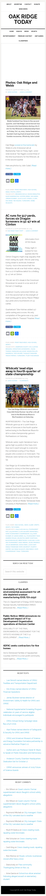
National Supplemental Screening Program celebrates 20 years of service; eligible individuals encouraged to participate (22, 712)
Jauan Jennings (34, 542)
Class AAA (31, 540)
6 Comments (24, 380)
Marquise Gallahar (19, 351)
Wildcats (9, 203)
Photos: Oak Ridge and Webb (21, 84)
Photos (13, 192)
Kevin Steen (23, 545)
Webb (33, 201)
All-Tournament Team (32, 536)
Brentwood (22, 540)
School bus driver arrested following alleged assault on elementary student (22, 876)
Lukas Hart (32, 545)
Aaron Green (18, 536)
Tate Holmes (18, 353)
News (26, 525)
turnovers (26, 201)
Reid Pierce (30, 549)
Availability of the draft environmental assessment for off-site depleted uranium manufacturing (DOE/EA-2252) (22, 593)
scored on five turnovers (24, 145)
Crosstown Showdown (21, 349)
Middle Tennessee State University (18, 547)
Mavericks (9, 353)
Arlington (21, 538)
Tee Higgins (17, 201)
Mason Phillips (32, 351)
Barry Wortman (31, 538)
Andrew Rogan (11, 538)
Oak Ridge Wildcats (18, 549)
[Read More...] (22, 608)
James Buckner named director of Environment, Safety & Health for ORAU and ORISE (21, 701)
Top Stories (15, 527)
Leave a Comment (26, 92)
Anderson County (21, 347)
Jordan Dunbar (11, 198)
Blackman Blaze (12, 540)
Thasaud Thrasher (30, 353)
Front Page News (21, 189)
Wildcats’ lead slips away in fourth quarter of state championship (23, 371)
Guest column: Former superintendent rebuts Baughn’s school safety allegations (22, 792)
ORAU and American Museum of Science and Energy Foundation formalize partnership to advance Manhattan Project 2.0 (23, 741)
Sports (18, 192)
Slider (31, 525)
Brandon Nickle (21, 194)
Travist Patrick (11, 355)
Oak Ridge (9, 201)
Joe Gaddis (34, 196)
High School (32, 189)
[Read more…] (33, 504)
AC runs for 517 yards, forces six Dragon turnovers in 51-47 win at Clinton (23, 220)
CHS (30, 347)
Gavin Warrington (12, 196)
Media (8, 192)
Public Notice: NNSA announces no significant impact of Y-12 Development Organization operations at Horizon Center (22, 620)
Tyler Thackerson (32, 355)
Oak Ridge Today (23, 19)
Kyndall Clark (32, 198)
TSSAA (18, 551)
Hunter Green (25, 196)
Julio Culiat (21, 198)
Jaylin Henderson (12, 545)
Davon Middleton (34, 194)
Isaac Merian (23, 542)
